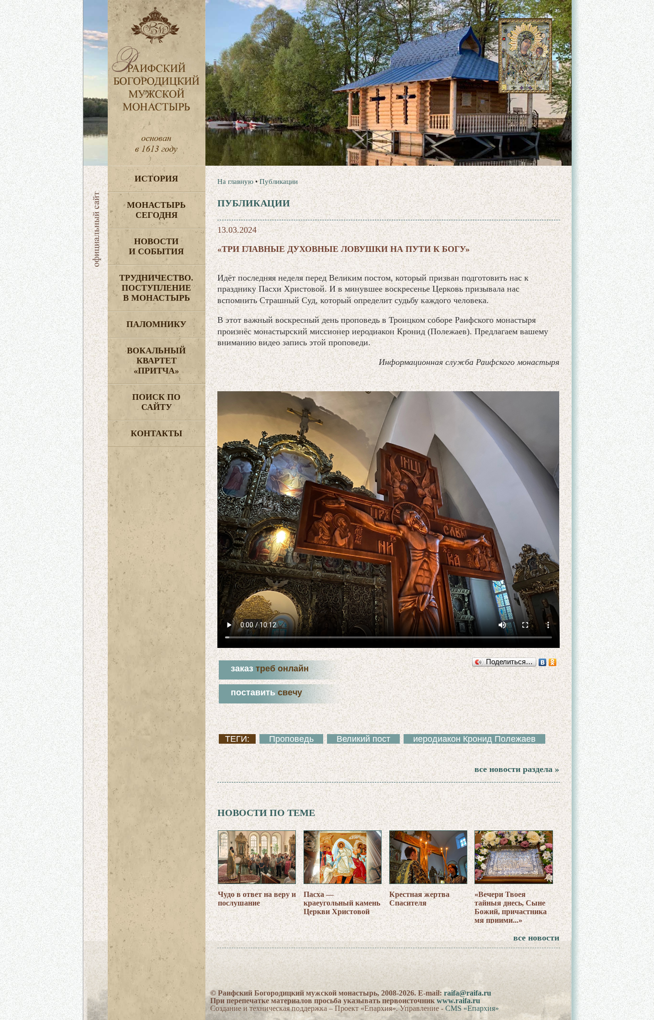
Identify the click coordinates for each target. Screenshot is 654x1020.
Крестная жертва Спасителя (419, 898)
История (156, 178)
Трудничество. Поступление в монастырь (156, 288)
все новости (536, 937)
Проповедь (291, 739)
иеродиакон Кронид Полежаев (474, 739)
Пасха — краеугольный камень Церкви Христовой (342, 903)
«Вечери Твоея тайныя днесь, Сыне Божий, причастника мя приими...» (510, 907)
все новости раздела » (516, 769)
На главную (235, 181)
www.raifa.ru (458, 1001)
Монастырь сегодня (156, 210)
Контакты (156, 433)
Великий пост (363, 739)
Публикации (278, 181)
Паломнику (156, 324)
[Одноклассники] (553, 662)
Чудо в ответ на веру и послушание (257, 898)
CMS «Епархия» (472, 1008)
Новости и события (156, 246)
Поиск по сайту (156, 402)
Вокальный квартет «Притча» (156, 360)
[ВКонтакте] (543, 662)
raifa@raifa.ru (467, 993)
